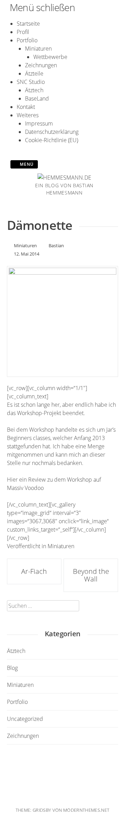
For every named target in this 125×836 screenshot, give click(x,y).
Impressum (39, 123)
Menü (26, 164)
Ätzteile (34, 73)
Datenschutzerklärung (51, 132)
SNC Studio (31, 82)
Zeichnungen (41, 65)
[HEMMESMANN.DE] (64, 177)
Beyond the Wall (91, 575)
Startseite (28, 23)
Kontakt (26, 107)
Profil (23, 32)
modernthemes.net (86, 810)
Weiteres (28, 115)
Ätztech (34, 90)
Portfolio (27, 40)
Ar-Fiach (34, 571)
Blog (12, 668)
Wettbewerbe (50, 57)
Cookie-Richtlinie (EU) (51, 140)
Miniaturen (38, 48)
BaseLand (37, 98)
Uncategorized (25, 719)
